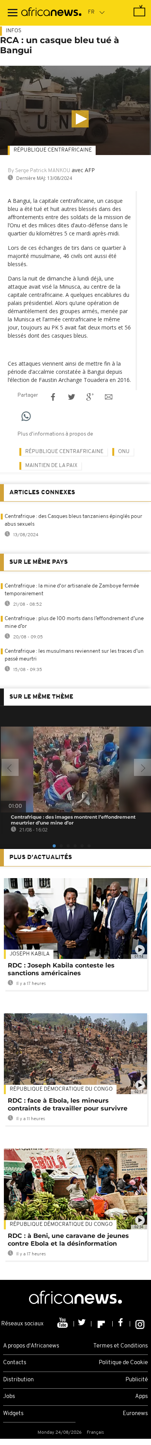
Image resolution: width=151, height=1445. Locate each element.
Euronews (135, 1414)
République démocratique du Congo (61, 1089)
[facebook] (121, 1323)
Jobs (9, 1397)
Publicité (136, 1380)
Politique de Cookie (123, 1363)
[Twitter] (82, 1323)
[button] (80, 118)
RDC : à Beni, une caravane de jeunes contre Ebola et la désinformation (68, 1239)
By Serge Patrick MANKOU (39, 171)
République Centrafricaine (53, 150)
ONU (124, 452)
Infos (13, 31)
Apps (141, 1397)
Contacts (14, 1363)
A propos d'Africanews (31, 1346)
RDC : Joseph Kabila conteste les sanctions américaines (61, 969)
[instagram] (140, 1323)
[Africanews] (51, 12)
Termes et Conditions (120, 1346)
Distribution (18, 1380)
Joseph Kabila (30, 954)
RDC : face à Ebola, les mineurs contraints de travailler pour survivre (67, 1104)
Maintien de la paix (51, 466)
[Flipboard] (102, 1323)
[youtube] (63, 1323)
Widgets (13, 1414)
